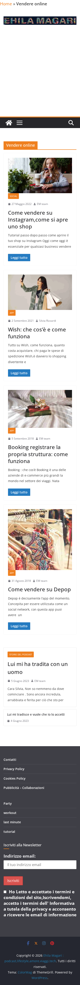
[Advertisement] (40, 74)
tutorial (9, 831)
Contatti (10, 759)
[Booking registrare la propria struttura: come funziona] (40, 409)
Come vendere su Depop (39, 589)
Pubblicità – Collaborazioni (24, 788)
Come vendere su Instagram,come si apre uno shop (38, 219)
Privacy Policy (14, 769)
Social (13, 196)
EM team (42, 204)
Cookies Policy (15, 778)
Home (6, 4)
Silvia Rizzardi (47, 321)
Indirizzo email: (20, 856)
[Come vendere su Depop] (40, 539)
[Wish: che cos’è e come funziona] (40, 292)
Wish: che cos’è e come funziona (37, 333)
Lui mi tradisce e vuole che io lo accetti (36, 714)
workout (10, 813)
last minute (12, 822)
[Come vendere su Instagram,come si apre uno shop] (40, 175)
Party (8, 803)
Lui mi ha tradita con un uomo (38, 667)
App (12, 312)
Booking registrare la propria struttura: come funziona (38, 453)
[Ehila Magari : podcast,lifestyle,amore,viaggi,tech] (9, 122)
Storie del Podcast (20, 654)
